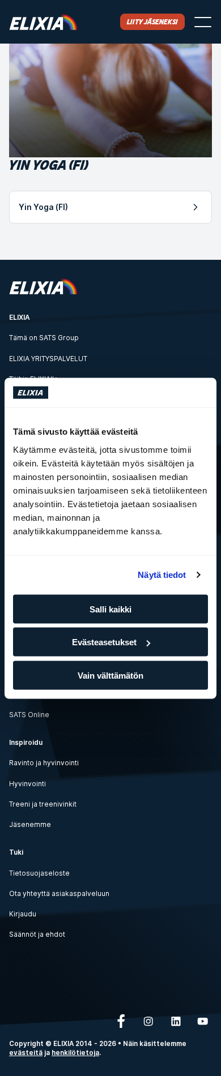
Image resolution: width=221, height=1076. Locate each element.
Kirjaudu (22, 914)
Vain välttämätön (110, 675)
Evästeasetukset (104, 642)
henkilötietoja (75, 1053)
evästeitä (25, 1053)
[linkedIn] (176, 1021)
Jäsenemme (30, 824)
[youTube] (203, 1021)
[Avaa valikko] (203, 22)
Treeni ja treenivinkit (42, 804)
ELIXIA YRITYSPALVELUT (48, 358)
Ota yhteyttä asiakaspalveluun (59, 893)
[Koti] (43, 22)
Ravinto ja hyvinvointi (44, 762)
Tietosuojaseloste (39, 873)
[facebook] (121, 1021)
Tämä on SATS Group (44, 337)
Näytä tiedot (162, 575)
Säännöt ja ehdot (37, 934)
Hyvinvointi (27, 783)
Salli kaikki (110, 609)
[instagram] (148, 1021)
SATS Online (29, 714)
